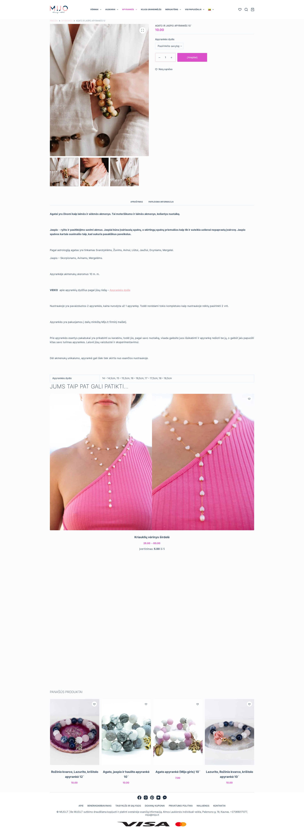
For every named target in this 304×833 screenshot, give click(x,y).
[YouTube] (158, 798)
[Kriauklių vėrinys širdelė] (152, 462)
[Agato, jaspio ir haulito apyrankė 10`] (126, 732)
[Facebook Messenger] (165, 798)
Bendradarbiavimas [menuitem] (99, 805)
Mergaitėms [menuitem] (171, 9)
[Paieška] (246, 9)
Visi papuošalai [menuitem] (193, 9)
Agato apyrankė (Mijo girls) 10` (177, 772)
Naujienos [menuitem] (203, 805)
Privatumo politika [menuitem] (181, 805)
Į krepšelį (192, 57)
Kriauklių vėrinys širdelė (152, 537)
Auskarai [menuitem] (110, 9)
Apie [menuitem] (81, 805)
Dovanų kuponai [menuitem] (155, 805)
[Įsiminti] (249, 398)
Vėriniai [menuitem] (94, 9)
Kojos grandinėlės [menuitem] (151, 9)
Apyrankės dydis (164, 39)
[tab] (137, 201)
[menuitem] (211, 9)
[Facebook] (139, 798)
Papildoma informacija (161, 202)
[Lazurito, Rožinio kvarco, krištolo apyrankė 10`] (229, 732)
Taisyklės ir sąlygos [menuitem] (128, 805)
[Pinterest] (152, 798)
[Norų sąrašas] (239, 9)
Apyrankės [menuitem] (128, 9)
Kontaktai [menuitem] (219, 805)
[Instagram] (146, 798)
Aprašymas (136, 202)
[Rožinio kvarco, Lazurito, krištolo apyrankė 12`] (74, 732)
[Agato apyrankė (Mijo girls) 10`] (178, 732)
